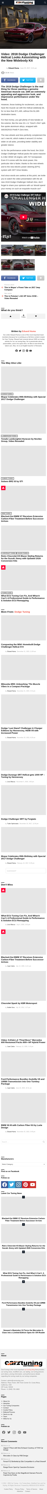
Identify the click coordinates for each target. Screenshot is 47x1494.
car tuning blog (29, 1369)
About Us (6, 1401)
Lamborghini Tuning (9, 436)
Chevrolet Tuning (9, 553)
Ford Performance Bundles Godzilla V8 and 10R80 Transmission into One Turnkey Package (22, 1081)
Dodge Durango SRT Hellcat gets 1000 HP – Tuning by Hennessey (23, 776)
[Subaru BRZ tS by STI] (23, 461)
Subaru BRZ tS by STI (12, 481)
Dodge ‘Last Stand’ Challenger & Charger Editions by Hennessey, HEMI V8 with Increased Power (21, 730)
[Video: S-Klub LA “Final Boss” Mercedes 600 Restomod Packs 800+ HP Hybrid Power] (23, 1025)
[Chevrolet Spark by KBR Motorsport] (23, 986)
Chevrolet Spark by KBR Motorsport (19, 1003)
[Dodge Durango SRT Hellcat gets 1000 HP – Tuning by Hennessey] (23, 756)
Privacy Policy (19, 1489)
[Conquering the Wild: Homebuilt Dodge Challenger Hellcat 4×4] (23, 627)
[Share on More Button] (40, 80)
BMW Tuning (6, 513)
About (41, 1489)
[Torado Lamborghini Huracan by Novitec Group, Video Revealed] (23, 419)
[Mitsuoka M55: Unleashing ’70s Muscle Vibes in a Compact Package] (23, 667)
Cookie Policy (8, 1410)
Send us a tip (7, 1414)
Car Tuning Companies (11, 1405)
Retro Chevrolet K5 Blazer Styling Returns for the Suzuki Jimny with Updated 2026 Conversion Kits (22, 558)
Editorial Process (9, 1412)
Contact (6, 1408)
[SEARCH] (45, 2)
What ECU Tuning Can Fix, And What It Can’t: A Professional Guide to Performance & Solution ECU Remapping (23, 598)
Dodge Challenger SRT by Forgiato (18, 819)
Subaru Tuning (7, 478)
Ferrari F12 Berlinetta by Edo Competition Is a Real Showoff (24, 1461)
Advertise (6, 1403)
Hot (3, 488)
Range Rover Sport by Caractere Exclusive (18, 1467)
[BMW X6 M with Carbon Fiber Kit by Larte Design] (23, 1108)
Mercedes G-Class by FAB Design (15, 1456)
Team (5, 1416)
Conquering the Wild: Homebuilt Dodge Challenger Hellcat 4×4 (20, 645)
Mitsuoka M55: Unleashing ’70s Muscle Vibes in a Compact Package (20, 685)
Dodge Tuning (7, 394)
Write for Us (7, 1419)
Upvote (10, 316)
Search (44, 1142)
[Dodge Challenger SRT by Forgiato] (23, 800)
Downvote (36, 316)
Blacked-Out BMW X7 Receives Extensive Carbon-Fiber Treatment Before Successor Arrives (22, 518)
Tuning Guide (7, 593)
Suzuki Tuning (23, 553)
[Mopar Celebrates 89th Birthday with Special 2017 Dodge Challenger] (23, 379)
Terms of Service (31, 1489)
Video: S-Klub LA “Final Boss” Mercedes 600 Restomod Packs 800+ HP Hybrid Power (23, 1041)
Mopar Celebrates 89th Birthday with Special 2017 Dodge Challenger (23, 398)
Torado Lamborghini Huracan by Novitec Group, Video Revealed (21, 440)
